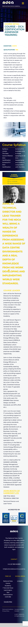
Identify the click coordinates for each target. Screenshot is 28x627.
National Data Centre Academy (11, 6)
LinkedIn (20, 581)
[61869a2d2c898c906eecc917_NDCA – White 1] (14, 531)
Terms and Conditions (7, 609)
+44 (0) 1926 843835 (14, 564)
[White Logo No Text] (8, 1)
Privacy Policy (5, 611)
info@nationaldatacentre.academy (14, 569)
